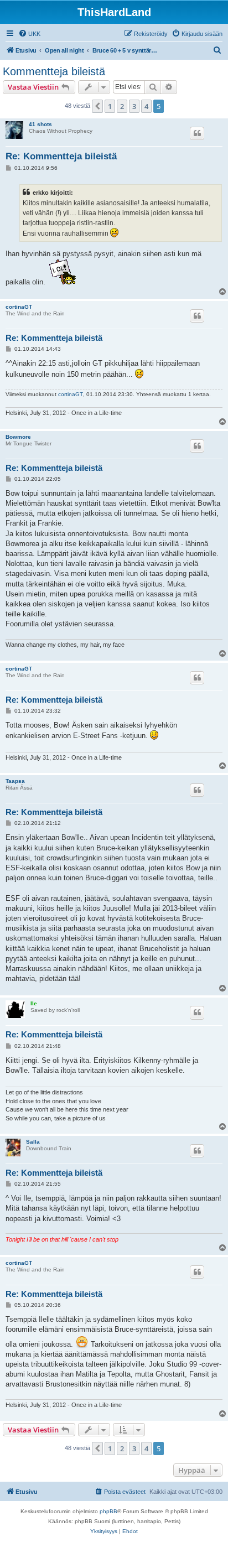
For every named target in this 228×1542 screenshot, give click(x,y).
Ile (33, 1003)
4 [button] (146, 106)
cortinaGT (19, 307)
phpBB (108, 1511)
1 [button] (110, 106)
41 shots (40, 124)
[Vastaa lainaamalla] (197, 133)
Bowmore (18, 437)
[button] (97, 106)
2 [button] (122, 106)
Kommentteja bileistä (54, 71)
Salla (33, 1142)
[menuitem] (29, 33)
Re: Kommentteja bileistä (61, 156)
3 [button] (134, 106)
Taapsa (15, 781)
